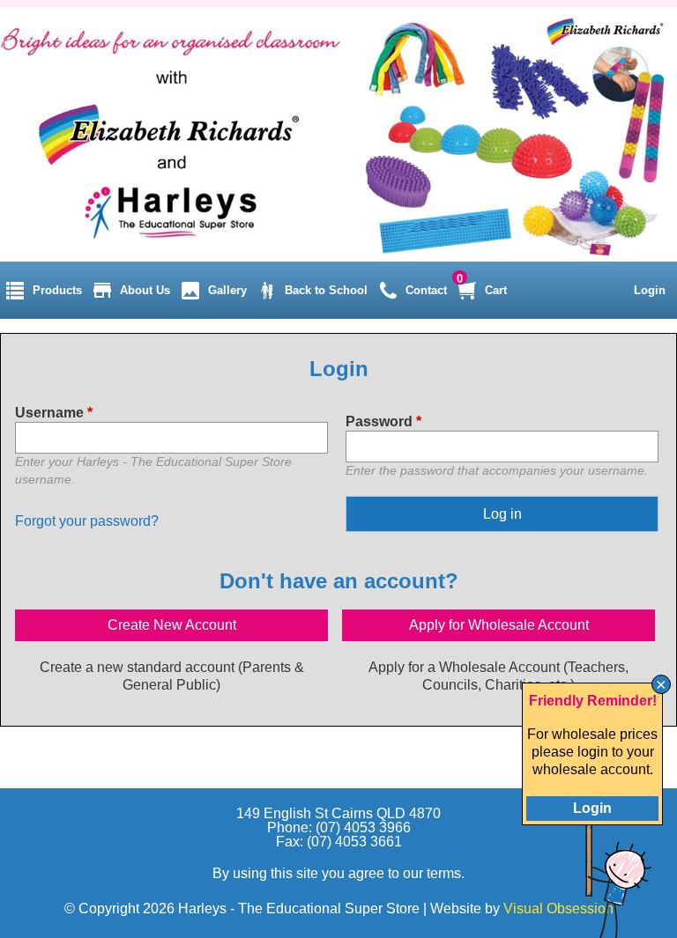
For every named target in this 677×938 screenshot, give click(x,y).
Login (650, 290)
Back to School (326, 290)
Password (383, 421)
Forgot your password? (87, 520)
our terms (432, 873)
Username (54, 412)
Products (57, 290)
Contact (426, 290)
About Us (145, 290)
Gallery (227, 290)
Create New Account (172, 624)
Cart (496, 290)
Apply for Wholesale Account (499, 624)
